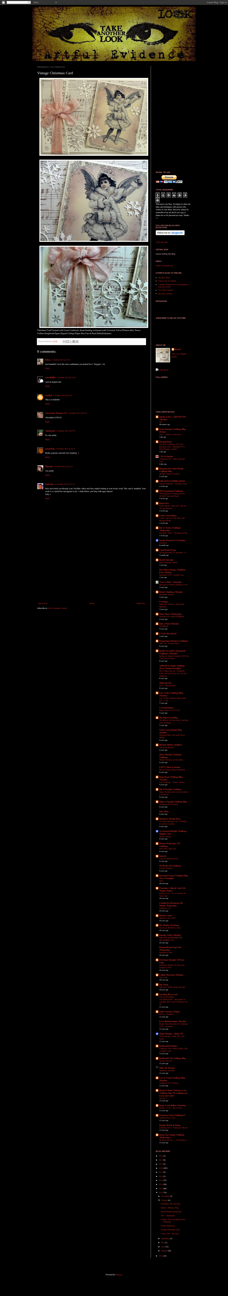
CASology (163, 601)
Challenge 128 (165, 908)
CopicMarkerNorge (167, 550)
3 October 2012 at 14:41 (61, 359)
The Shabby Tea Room (169, 925)
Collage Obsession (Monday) (171, 974)
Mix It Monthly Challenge (170, 789)
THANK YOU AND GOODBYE (171, 616)
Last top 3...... (164, 1098)
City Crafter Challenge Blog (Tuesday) (171, 694)
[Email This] (64, 341)
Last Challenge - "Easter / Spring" (172, 782)
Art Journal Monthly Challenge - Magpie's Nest (173, 832)
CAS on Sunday (166, 456)
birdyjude (49, 484)
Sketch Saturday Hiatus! (168, 562)
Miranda (49, 466)
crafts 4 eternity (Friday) (169, 1011)
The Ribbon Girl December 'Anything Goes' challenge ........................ (174, 721)
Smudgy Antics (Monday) (170, 935)
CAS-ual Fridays (166, 707)
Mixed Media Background (171, 1211)
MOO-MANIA (165, 683)
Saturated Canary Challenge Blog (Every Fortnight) (173, 877)
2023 (161, 1155)
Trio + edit (163, 977)
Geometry (163, 543)
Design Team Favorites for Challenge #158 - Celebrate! (173, 1025)
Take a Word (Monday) (169, 623)
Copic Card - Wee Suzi (170, 1233)
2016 (161, 1176)
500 (160, 422)
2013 (161, 1188)
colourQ (162, 856)
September (165, 1238)
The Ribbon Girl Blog (168, 717)
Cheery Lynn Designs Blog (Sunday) (170, 731)
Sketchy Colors (165, 915)
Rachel (178, 349)
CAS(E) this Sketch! (168, 633)
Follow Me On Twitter (167, 280)
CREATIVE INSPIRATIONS (172, 481)
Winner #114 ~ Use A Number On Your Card (172, 894)
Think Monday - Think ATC (171, 1033)
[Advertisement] (91, 574)
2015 (161, 1180)
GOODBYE (163, 626)
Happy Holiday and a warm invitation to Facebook (173, 793)
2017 (161, 1172)
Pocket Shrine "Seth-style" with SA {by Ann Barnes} (172, 506)
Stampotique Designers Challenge (173, 640)
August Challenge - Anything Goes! (173, 483)
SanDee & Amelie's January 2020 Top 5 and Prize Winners (174, 657)
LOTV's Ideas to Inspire (169, 767)
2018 (161, 1168)
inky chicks (164, 811)
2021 (161, 1159)
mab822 (48, 395)
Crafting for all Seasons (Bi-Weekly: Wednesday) (171, 904)
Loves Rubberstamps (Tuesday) (172, 1021)
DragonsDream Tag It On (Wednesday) (170, 948)
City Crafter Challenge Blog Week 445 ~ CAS (172, 699)
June (163, 1246)
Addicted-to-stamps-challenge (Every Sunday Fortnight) (172, 667)
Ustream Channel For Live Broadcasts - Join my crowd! (174, 285)
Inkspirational (165, 441)
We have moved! (165, 1060)
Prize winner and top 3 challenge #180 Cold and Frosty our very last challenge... (172, 673)
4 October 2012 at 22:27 (65, 448)
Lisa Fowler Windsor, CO (56, 413)
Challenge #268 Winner (168, 804)
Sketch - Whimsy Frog (170, 1207)
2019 (161, 1164)
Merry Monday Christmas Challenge (170, 756)
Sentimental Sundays (168, 1045)
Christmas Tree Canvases (171, 1203)
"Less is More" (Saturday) (170, 582)
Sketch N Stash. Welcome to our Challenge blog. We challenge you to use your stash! (173, 1093)
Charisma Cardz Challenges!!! (172, 1115)
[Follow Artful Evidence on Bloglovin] (170, 234)
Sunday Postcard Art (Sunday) (172, 540)
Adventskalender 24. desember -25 (172, 552)
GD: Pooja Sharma (166, 747)
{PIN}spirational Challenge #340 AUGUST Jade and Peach (172, 494)
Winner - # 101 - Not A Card (170, 1108)
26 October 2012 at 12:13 (65, 484)
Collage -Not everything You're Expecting (173, 1220)
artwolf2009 (50, 377)
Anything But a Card (168, 994)
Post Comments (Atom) (57, 608)
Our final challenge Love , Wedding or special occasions (173, 822)
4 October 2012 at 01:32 (77, 413)
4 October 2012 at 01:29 (62, 395)
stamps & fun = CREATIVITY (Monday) (172, 418)
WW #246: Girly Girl (167, 848)
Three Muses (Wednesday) (170, 614)
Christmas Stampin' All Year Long (171, 961)
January (164, 1250)
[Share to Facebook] (74, 341)
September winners (166, 594)
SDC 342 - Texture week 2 (169, 643)
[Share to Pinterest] (77, 341)
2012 (161, 1192)
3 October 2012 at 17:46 (66, 377)
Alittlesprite (50, 430)
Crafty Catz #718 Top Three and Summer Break (172, 519)
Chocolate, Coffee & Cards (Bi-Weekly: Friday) (172, 889)
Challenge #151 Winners (169, 1083)
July (163, 1242)
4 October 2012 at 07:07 (65, 430)
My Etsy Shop (164, 277)
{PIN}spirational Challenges (171, 491)
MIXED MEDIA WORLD (170, 744)
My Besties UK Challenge (170, 865)
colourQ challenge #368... (169, 858)
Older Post (140, 603)
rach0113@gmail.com (164, 265)
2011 (161, 1255)
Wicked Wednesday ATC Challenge (170, 845)
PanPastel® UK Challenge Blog (172, 1058)
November (165, 1196)
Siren (161, 880)
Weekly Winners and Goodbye (171, 759)
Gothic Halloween (168, 1225)
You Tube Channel (165, 290)
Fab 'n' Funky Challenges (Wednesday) (170, 529)
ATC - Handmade (168, 1215)
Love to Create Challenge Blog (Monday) (172, 1079)
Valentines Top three (167, 1070)
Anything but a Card (167, 1117)
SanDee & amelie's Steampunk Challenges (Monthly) (172, 652)
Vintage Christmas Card (170, 1229)
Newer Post (42, 603)
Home (91, 603)
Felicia (47, 359)
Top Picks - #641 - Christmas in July (173, 533)
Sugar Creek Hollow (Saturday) (172, 1105)
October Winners (165, 868)
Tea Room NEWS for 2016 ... (170, 927)
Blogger (119, 1274)
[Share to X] (70, 341)
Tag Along (163, 984)
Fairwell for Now (165, 952)
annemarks (50, 448)
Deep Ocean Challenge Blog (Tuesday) (171, 778)
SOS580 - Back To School (169, 474)
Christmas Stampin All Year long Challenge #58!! (172, 966)
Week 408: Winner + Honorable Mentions (171, 605)
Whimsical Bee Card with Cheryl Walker (172, 736)
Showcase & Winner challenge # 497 (173, 584)
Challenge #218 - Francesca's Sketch (173, 1127)
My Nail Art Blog (165, 293)
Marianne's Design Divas (170, 818)
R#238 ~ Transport (166, 1014)
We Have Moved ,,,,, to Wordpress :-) (173, 1140)
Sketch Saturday (166, 559)
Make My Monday (167, 1068)
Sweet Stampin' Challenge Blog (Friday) (172, 430)
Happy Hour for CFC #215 (169, 710)
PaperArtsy (164, 503)
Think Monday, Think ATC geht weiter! (171, 1037)
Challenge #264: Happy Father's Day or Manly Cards (173, 1049)
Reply (47, 368)
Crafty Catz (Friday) (168, 515)
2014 (161, 1184)
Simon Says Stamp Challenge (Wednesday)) (171, 1136)
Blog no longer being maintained (172, 769)
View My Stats (162, 242)
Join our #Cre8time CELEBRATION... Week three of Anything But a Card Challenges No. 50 (173, 1001)
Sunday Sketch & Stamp (169, 1125)
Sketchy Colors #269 (167, 918)
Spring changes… (166, 836)
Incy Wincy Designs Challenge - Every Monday (172, 571)
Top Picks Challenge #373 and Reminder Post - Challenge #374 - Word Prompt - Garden (172, 446)
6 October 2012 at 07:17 (63, 466)
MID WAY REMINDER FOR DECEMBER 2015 (170, 938)
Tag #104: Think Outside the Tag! (172, 987)
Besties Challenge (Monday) (171, 592)
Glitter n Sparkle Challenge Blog (173, 801)
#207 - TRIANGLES (167, 685)
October (164, 1200)
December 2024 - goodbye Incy (171, 575)
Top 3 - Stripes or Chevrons (170, 434)
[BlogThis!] (67, 341)
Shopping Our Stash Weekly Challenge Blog (171, 470)
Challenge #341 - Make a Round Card (172, 460)
